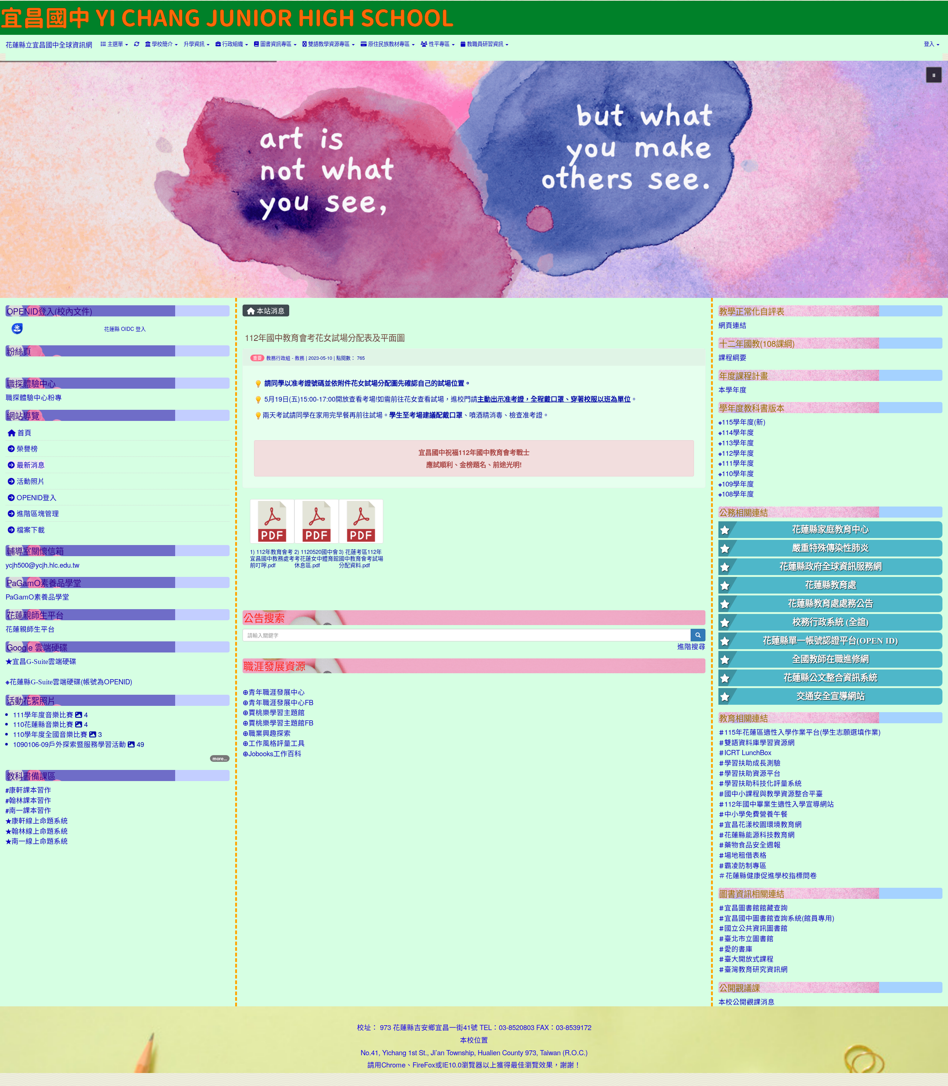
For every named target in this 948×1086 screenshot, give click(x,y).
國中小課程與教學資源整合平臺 (770, 793)
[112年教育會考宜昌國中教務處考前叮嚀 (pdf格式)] (272, 521)
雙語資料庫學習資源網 (756, 742)
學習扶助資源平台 (749, 773)
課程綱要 (732, 357)
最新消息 (30, 464)
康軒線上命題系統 (37, 820)
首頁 (23, 432)
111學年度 (736, 463)
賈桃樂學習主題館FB (278, 722)
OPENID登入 (36, 497)
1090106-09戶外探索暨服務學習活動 (70, 744)
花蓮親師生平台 (30, 629)
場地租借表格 (742, 855)
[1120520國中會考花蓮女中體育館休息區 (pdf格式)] (316, 521)
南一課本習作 (28, 810)
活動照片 (30, 481)
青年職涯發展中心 (274, 692)
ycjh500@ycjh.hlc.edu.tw (42, 564)
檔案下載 (30, 529)
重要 (257, 358)
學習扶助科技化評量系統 (760, 783)
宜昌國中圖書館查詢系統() (776, 918)
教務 (299, 357)
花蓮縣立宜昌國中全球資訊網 (49, 44)
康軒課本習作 (28, 789)
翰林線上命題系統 (37, 831)
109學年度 (736, 483)
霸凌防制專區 (742, 865)
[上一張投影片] (17, 180)
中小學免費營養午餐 (753, 813)
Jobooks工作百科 (272, 753)
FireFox (424, 1064)
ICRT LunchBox (744, 752)
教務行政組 (278, 357)
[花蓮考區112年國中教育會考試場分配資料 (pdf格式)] (361, 521)
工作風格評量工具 (274, 743)
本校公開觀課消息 (746, 1001)
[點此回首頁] (474, 179)
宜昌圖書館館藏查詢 (753, 907)
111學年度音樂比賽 (44, 714)
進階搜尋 (691, 646)
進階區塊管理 (37, 513)
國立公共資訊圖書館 (753, 928)
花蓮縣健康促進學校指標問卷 (767, 875)
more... (220, 758)
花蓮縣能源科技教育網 (756, 834)
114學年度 (736, 432)
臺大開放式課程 (746, 958)
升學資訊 (195, 43)
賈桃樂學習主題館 (274, 712)
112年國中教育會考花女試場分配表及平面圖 (325, 337)
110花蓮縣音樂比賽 (44, 724)
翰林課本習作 (28, 800)
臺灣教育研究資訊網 (753, 969)
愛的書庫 (735, 948)
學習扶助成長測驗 (749, 762)
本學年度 (732, 389)
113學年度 (736, 442)
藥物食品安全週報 (749, 844)
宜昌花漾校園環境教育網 (760, 824)
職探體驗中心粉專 (34, 397)
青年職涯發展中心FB (278, 702)
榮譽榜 (26, 448)
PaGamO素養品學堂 (37, 596)
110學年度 (736, 473)
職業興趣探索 (267, 733)
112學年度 (736, 453)
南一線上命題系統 (37, 841)
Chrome (393, 1064)
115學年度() (741, 421)
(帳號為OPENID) (69, 681)
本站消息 (270, 310)
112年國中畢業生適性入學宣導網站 (776, 803)
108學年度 (736, 493)
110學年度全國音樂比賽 (51, 734)
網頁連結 (732, 325)
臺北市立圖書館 (746, 938)
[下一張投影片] (930, 180)
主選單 (115, 43)
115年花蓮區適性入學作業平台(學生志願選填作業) (799, 732)
